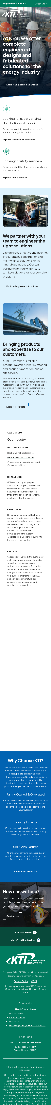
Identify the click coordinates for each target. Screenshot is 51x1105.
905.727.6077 (16, 1021)
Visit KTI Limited (23, 932)
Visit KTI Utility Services (23, 940)
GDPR (34, 981)
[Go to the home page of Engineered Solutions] (14, 13)
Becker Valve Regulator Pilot (21, 453)
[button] (22, 84)
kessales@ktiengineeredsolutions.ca (27, 1025)
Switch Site (40, 3)
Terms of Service (38, 989)
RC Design (39, 976)
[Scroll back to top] (43, 1097)
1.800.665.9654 (17, 1017)
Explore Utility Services (15, 177)
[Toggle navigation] (45, 13)
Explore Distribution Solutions (19, 139)
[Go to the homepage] (25, 958)
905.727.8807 (16, 1013)
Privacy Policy (21, 981)
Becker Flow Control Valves (20, 457)
